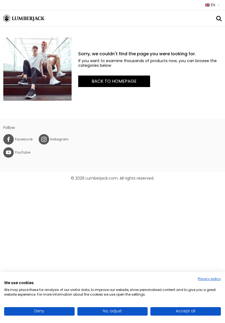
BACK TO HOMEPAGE (114, 81)
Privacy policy (209, 278)
